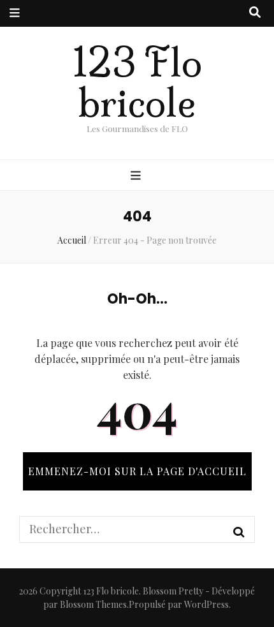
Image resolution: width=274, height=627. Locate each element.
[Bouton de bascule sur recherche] (255, 12)
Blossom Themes (93, 604)
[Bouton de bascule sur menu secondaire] (15, 13)
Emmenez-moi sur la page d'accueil (137, 471)
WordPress (206, 604)
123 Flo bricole (137, 83)
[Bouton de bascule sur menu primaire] (137, 176)
